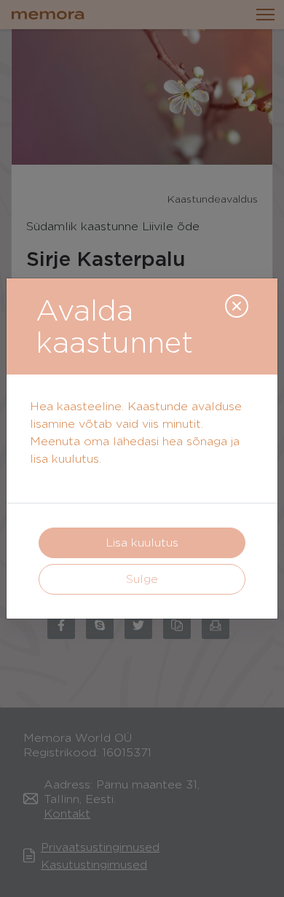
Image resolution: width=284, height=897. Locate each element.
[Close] (236, 306)
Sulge (142, 579)
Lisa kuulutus (142, 542)
